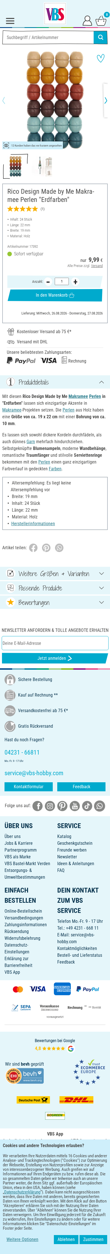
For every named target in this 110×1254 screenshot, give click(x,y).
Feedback (81, 786)
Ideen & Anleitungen (75, 863)
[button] (8, 100)
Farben (55, 468)
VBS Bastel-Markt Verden (27, 863)
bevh (25, 1064)
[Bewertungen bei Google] (55, 1045)
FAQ (61, 870)
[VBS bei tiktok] (87, 805)
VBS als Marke (18, 856)
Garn (31, 441)
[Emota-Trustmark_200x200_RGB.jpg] (89, 1072)
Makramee (78, 396)
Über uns (13, 836)
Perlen (95, 396)
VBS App (12, 972)
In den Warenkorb (52, 295)
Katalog (64, 836)
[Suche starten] (101, 37)
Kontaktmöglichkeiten (77, 948)
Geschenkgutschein (75, 843)
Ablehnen (66, 1239)
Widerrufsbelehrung (22, 938)
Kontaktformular (28, 786)
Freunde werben (72, 850)
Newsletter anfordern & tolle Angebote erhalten (55, 630)
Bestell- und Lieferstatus (79, 955)
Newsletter (67, 856)
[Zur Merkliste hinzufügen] (101, 58)
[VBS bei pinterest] (62, 805)
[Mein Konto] (87, 20)
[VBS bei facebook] (37, 805)
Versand (97, 266)
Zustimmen (93, 1239)
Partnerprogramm (21, 850)
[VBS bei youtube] (74, 805)
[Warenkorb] (101, 20)
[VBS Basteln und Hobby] (55, 13)
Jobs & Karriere (19, 843)
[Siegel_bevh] (24, 1075)
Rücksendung (17, 931)
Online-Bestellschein (23, 911)
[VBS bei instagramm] (50, 805)
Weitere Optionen (22, 1239)
